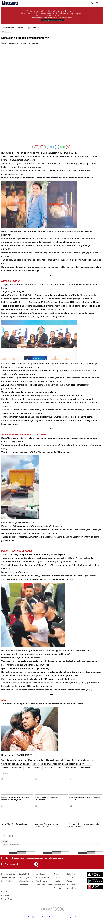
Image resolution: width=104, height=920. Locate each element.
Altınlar (57, 874)
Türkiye (5, 773)
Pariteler (57, 888)
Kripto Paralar (59, 884)
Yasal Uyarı (79, 917)
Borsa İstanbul (17, 768)
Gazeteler (71, 884)
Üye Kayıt (5, 895)
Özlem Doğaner (70, 768)
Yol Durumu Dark (8, 877)
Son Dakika (23, 884)
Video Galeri (72, 877)
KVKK (58, 917)
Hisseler (57, 881)
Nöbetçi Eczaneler (26, 881)
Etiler (28, 768)
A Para (5, 768)
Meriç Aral (37, 768)
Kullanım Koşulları (68, 917)
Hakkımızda (25, 917)
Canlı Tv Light (6, 881)
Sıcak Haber (72, 888)
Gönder (4, 842)
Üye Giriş (4, 892)
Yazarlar (70, 881)
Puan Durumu (41, 881)
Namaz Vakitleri (42, 877)
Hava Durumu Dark (9, 874)
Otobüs (58, 768)
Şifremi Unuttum (8, 899)
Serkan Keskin (85, 768)
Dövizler (57, 877)
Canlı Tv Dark (24, 874)
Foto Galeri (71, 874)
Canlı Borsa (40, 874)
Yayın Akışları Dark (26, 877)
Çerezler (52, 917)
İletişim (33, 917)
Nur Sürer (48, 768)
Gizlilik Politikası (42, 917)
